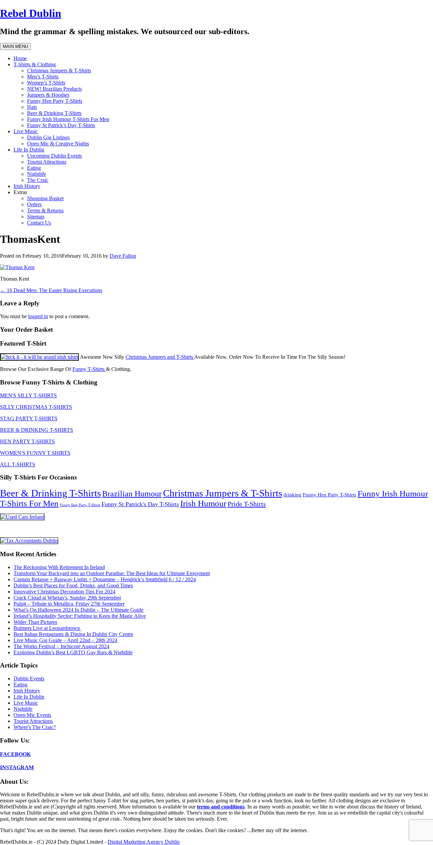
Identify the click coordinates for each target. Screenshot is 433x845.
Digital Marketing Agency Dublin (144, 842)
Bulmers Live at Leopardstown (47, 628)
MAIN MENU (15, 46)
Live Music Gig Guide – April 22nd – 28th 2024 (65, 640)
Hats (32, 107)
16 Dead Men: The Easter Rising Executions (51, 290)
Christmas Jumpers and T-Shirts (160, 357)
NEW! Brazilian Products (54, 89)
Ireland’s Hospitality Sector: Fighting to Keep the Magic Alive (80, 616)
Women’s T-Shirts (46, 83)
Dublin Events (29, 678)
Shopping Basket (45, 198)
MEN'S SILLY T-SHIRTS (28, 395)
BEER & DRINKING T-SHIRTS (36, 430)
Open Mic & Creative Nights (58, 143)
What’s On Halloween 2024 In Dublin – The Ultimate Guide (78, 610)
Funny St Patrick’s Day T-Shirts (61, 125)
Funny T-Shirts (89, 369)
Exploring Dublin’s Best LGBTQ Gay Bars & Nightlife (73, 652)
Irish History (27, 186)
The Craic (37, 180)
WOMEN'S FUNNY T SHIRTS (35, 453)
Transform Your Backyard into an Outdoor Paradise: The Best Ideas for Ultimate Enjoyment (112, 573)
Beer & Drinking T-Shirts (54, 113)
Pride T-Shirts (247, 504)
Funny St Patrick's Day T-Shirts (140, 504)
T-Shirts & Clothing (35, 64)
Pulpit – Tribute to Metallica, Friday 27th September (69, 604)
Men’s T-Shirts (43, 76)
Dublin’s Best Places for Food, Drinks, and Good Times (73, 585)
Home (20, 58)
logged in (38, 316)
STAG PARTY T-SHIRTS (29, 418)
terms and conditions (221, 806)
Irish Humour (203, 503)
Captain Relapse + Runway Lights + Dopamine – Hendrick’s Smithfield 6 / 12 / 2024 (105, 579)
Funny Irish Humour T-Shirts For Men (68, 119)
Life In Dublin (29, 149)
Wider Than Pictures (35, 622)
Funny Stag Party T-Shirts (80, 505)
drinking (292, 494)
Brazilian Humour (132, 493)
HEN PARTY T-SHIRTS (27, 441)
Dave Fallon (123, 256)
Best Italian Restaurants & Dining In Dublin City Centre (73, 634)
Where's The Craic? (35, 727)
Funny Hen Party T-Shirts (54, 101)
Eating (34, 168)
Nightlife (36, 174)
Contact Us (39, 223)
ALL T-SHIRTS (17, 464)
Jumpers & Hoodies (48, 95)
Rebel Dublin (30, 13)
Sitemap (35, 216)
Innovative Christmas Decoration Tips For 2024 (64, 591)
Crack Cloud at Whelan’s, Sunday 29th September (67, 598)
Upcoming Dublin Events (54, 156)
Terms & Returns (45, 210)
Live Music (26, 131)
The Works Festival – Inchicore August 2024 (61, 646)
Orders (34, 204)
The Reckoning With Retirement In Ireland (59, 567)
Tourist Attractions (46, 162)
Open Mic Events (32, 715)
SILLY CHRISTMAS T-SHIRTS (36, 407)
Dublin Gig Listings (48, 137)
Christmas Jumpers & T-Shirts (59, 70)
